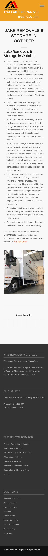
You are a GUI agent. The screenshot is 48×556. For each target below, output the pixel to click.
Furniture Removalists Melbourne (16, 444)
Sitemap (7, 474)
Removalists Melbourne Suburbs (16, 466)
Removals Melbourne (12, 499)
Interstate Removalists (12, 461)
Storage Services (10, 503)
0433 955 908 (17, 407)
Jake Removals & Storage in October (24, 36)
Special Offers (9, 516)
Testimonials (8, 512)
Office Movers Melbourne (13, 457)
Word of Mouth (20, 242)
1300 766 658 (18, 404)
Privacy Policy (9, 529)
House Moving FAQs (12, 520)
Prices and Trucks (11, 507)
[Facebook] (42, 553)
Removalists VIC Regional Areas (16, 470)
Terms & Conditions (11, 524)
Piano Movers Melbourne (13, 448)
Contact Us (8, 533)
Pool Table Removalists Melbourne (17, 453)
